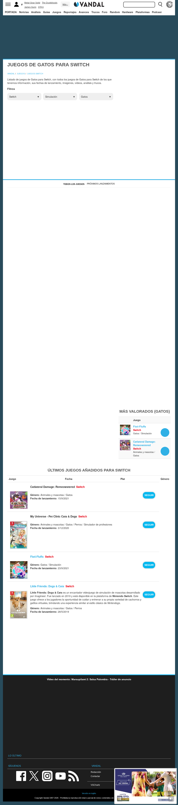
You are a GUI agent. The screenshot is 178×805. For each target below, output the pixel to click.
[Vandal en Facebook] (21, 776)
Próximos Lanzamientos (101, 184)
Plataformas (143, 12)
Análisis (36, 12)
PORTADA (11, 12)
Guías (46, 12)
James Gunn (30, 7)
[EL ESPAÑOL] (169, 4)
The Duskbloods (49, 3)
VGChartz (95, 785)
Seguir (149, 495)
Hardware (127, 12)
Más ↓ (65, 4)
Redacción (96, 772)
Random (115, 12)
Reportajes (70, 12)
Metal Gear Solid (32, 3)
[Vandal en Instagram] (47, 776)
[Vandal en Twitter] (34, 776)
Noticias (24, 12)
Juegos (56, 12)
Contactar (95, 776)
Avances (84, 12)
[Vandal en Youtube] (60, 776)
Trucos (95, 12)
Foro (104, 12)
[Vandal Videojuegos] (89, 4)
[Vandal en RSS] (73, 776)
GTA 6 (41, 7)
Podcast (157, 12)
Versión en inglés (89, 793)
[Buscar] (160, 4)
